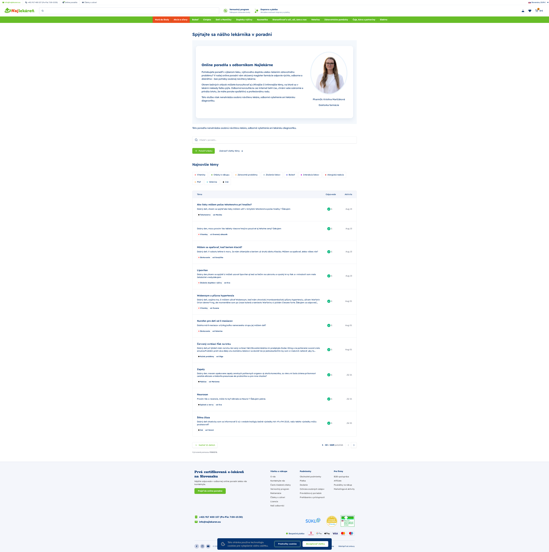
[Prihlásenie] (523, 11)
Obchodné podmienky (310, 476)
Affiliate (337, 480)
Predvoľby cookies (287, 544)
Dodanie (304, 485)
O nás (273, 476)
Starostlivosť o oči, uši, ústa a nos (289, 19)
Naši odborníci (277, 505)
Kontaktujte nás (277, 480)
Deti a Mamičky (223, 19)
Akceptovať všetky (315, 544)
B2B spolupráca (341, 476)
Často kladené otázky (280, 485)
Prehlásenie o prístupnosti (312, 497)
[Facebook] (196, 546)
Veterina (315, 19)
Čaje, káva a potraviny (364, 19)
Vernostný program (279, 489)
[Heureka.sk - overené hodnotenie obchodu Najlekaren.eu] (331, 521)
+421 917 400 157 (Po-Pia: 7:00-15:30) (221, 517)
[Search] (42, 11)
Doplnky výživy (244, 19)
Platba (303, 480)
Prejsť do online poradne (210, 491)
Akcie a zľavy (180, 19)
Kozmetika (262, 19)
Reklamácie (275, 493)
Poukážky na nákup (343, 485)
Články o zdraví (277, 497)
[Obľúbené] (530, 11)
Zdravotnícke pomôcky (336, 19)
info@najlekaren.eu (210, 521)
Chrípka (207, 19)
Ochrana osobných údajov (312, 489)
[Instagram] (202, 546)
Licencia (274, 501)
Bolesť (195, 19)
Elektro (383, 19)
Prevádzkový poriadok (311, 493)
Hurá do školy (162, 19)
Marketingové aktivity (344, 489)
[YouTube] (208, 546)
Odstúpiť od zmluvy (346, 546)
